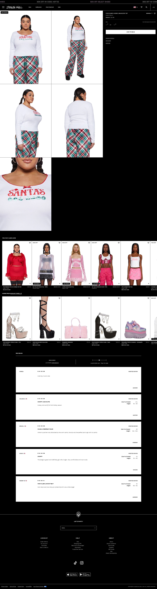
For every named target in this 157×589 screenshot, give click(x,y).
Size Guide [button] (108, 40)
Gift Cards (111, 549)
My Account (44, 543)
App (111, 551)
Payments (78, 547)
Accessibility (29, 586)
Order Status (44, 541)
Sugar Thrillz (109, 15)
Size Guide (111, 545)
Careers (111, 547)
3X (114, 24)
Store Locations (111, 543)
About (111, 541)
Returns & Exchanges (78, 545)
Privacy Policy (4, 586)
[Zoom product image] (25, 47)
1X (106, 24)
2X (110, 24)
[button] (47, 2)
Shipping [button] (108, 43)
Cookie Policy (21, 586)
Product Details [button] (110, 38)
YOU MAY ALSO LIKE (9, 238)
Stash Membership (111, 553)
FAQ (78, 541)
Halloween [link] (39, 7)
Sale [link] (59, 7)
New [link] (30, 7)
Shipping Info (77, 543)
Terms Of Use (13, 586)
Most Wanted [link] (50, 7)
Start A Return (44, 547)
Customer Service (78, 549)
